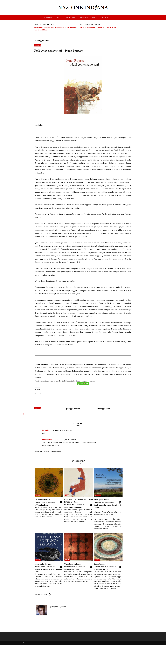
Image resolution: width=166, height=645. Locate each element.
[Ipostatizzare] (108, 547)
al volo (98, 495)
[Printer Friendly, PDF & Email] (83, 384)
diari (67, 495)
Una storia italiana (72, 563)
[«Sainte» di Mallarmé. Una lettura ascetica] (78, 482)
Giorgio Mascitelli (100, 566)
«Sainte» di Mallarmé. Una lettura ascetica (78, 500)
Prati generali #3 (101, 499)
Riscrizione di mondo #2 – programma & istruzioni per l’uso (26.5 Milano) (55, 28)
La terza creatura (42, 499)
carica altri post (41, 594)
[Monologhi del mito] (49, 547)
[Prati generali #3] (108, 482)
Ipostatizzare (99, 563)
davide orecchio (69, 566)
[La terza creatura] (49, 482)
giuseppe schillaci (73, 409)
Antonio (45, 430)
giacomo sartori (40, 566)
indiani (38, 45)
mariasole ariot (40, 502)
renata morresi (99, 502)
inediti (38, 495)
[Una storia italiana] (78, 547)
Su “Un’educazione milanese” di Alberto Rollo (98, 27)
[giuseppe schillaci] (41, 610)
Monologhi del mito (43, 563)
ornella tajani (69, 504)
